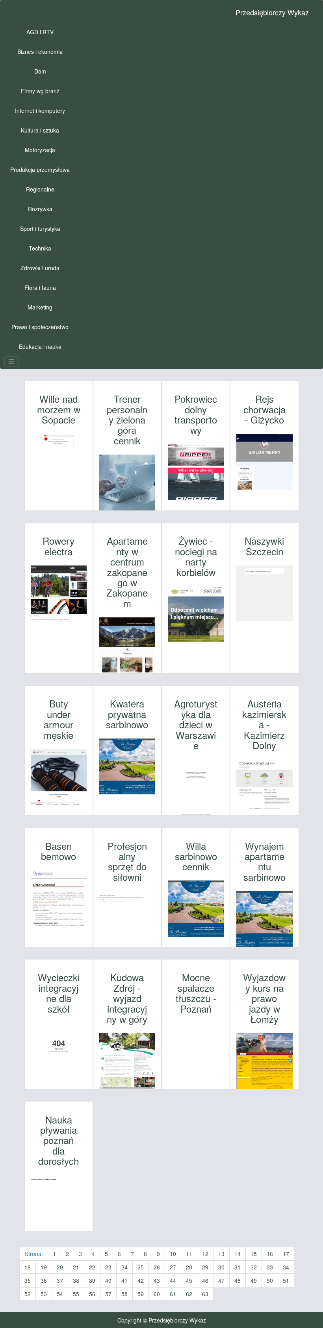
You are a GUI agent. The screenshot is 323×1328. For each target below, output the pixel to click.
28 (189, 1267)
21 (76, 1267)
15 (254, 1254)
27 (173, 1267)
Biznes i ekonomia (40, 51)
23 (108, 1267)
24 (124, 1267)
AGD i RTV (40, 32)
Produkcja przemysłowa (40, 169)
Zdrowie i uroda (39, 268)
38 (76, 1280)
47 (221, 1280)
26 (157, 1267)
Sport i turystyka (40, 228)
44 (173, 1280)
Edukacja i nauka (40, 346)
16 (270, 1254)
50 (270, 1280)
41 (124, 1280)
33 (270, 1267)
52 (27, 1294)
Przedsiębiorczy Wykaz (272, 12)
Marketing (40, 307)
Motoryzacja (40, 150)
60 (157, 1294)
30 (221, 1267)
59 (140, 1294)
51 (286, 1280)
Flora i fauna (40, 287)
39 (92, 1280)
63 (205, 1294)
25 (140, 1267)
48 (237, 1280)
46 (205, 1280)
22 (92, 1267)
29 (205, 1267)
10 (173, 1254)
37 (60, 1280)
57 (108, 1294)
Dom (40, 71)
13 (221, 1254)
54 (60, 1294)
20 (60, 1267)
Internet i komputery (40, 110)
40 (108, 1280)
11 (189, 1254)
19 (44, 1267)
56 (92, 1294)
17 (286, 1254)
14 (237, 1254)
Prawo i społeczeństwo (40, 327)
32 (254, 1267)
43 (157, 1280)
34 (286, 1267)
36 (44, 1280)
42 (140, 1280)
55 (76, 1294)
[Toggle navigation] (11, 361)
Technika (40, 248)
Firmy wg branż (40, 91)
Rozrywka (40, 209)
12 (205, 1254)
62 (189, 1294)
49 (254, 1280)
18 (27, 1267)
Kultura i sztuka (40, 130)
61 (173, 1294)
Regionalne (40, 189)
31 (237, 1267)
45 (189, 1280)
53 (44, 1294)
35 (27, 1280)
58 (124, 1294)
